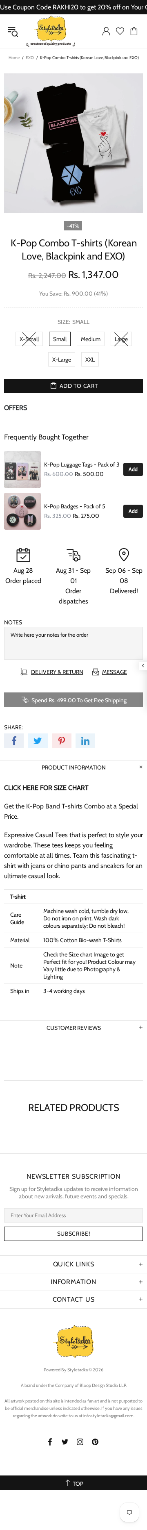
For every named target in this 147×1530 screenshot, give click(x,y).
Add (133, 469)
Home (14, 57)
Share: (13, 727)
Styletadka (50, 31)
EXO (30, 57)
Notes (13, 622)
